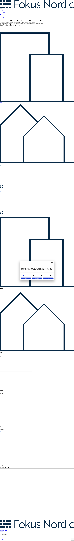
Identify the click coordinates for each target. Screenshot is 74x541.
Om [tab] (48, 264)
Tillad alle (48, 278)
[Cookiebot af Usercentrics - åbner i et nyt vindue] (50, 262)
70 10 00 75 (1, 531)
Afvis (26, 278)
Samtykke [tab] (25, 264)
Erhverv (3, 17)
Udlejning (3, 16)
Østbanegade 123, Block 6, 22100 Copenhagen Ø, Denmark (4, 530)
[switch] (33, 275)
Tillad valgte (37, 278)
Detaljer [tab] (37, 264)
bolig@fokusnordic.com (3, 536)
